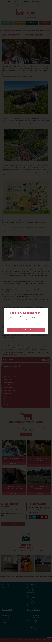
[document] (26, 321)
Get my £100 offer (26, 330)
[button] (45, 309)
